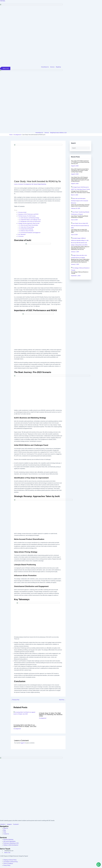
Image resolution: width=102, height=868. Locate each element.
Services (52, 67)
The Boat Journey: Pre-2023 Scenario (27, 216)
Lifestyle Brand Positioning (27, 228)
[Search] (88, 148)
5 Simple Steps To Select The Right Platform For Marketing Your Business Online (50, 714)
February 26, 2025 (75, 208)
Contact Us (58, 132)
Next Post (62, 699)
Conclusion (21, 236)
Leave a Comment (18, 184)
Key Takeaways (22, 234)
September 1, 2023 (75, 275)
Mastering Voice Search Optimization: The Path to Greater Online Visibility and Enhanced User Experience (80, 261)
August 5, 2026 (74, 165)
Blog (57, 67)
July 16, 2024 (74, 219)
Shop (59, 67)
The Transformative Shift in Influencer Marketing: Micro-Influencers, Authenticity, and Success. (80, 248)
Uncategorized (27, 184)
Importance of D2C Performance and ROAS (28, 214)
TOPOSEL (2, 0)
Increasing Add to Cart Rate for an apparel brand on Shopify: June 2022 (25, 725)
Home (42, 67)
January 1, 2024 (75, 251)
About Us (46, 67)
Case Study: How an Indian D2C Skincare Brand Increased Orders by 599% (80, 231)
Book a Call (63, 132)
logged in (22, 742)
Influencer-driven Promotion (27, 230)
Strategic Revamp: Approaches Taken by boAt (28, 223)
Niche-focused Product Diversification (29, 225)
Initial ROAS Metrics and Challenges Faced (31, 219)
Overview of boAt (22, 212)
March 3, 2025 (74, 194)
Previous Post (15, 699)
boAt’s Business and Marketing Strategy (30, 217)
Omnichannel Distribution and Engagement (30, 232)
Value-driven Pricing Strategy (27, 227)
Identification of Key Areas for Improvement (30, 221)
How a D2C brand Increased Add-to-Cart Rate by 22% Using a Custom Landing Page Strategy (80, 170)
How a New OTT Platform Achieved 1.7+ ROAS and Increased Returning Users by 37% (80, 162)
